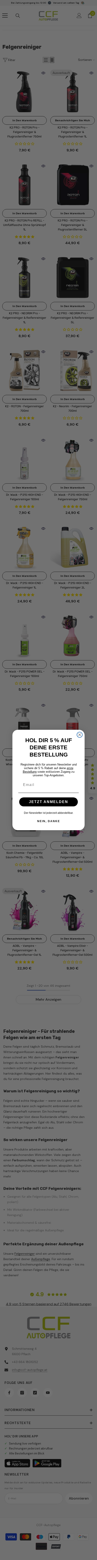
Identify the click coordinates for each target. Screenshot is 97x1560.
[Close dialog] (79, 734)
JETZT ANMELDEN (48, 802)
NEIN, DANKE (48, 821)
